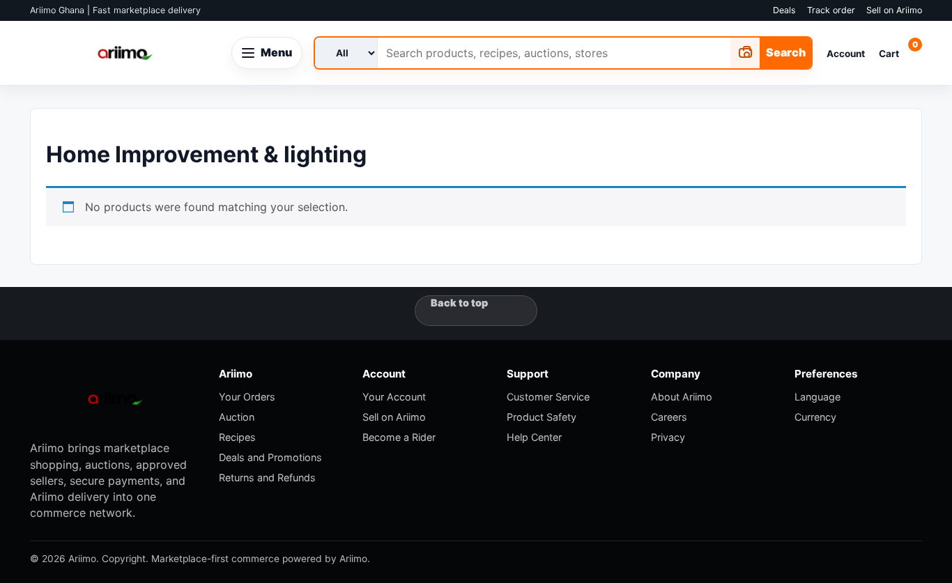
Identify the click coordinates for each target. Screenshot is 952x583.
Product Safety (541, 417)
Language (817, 397)
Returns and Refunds (267, 477)
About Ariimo (681, 397)
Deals (784, 10)
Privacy (668, 437)
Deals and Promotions (270, 457)
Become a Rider (399, 437)
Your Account (394, 397)
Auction (236, 417)
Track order (831, 10)
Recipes (237, 437)
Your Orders (247, 397)
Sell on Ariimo (894, 10)
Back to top (459, 303)
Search (786, 52)
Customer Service (548, 397)
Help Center (534, 437)
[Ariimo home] (125, 53)
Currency (815, 417)
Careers (669, 417)
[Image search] (745, 53)
